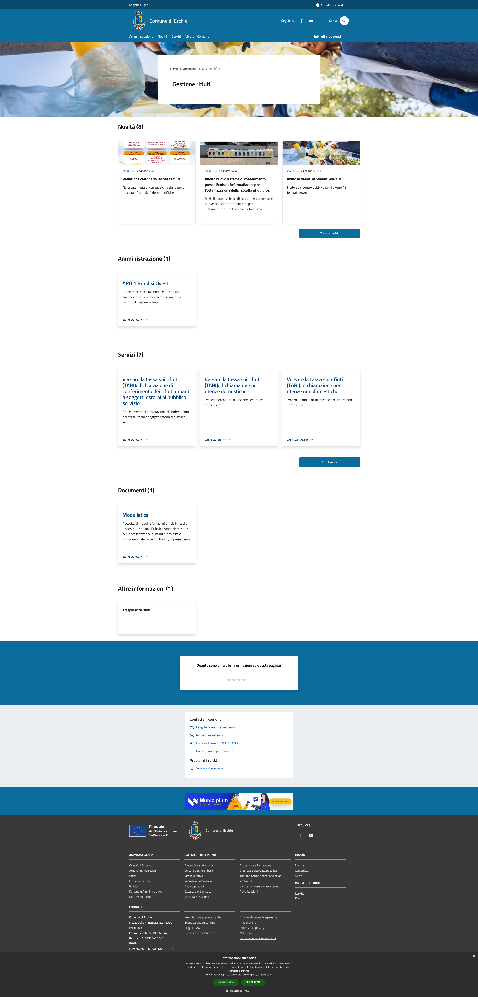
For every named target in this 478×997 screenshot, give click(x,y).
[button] (239, 991)
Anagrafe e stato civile (198, 865)
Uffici (132, 875)
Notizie (299, 865)
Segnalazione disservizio (199, 922)
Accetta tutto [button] (225, 982)
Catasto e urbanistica (197, 891)
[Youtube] (309, 20)
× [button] (473, 956)
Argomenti (190, 68)
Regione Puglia (138, 5)
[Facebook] (300, 20)
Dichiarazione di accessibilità (258, 938)
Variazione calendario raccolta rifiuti (151, 179)
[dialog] (239, 974)
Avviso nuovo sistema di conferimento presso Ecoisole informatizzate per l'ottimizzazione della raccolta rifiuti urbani (239, 184)
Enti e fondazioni (139, 881)
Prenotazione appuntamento (202, 917)
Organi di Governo (140, 865)
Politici (133, 886)
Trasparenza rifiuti (136, 610)
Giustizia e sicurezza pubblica (258, 870)
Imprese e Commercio (198, 881)
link (271, 974)
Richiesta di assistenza (198, 933)
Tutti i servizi (330, 462)
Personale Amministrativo (145, 891)
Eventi (299, 898)
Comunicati (302, 870)
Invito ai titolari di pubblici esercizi (314, 179)
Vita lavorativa (193, 875)
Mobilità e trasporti (196, 896)
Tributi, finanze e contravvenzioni (261, 875)
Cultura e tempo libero (198, 870)
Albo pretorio (248, 922)
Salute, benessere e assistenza (259, 886)
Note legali (246, 933)
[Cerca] (344, 20)
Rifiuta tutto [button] (253, 982)
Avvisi (126, 171)
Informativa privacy (252, 927)
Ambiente (246, 881)
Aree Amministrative (142, 870)
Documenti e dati (140, 896)
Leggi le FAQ (192, 927)
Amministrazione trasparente (258, 917)
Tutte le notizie (329, 233)
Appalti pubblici (194, 886)
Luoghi (299, 893)
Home (174, 68)
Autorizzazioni (249, 891)
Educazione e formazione (255, 865)
